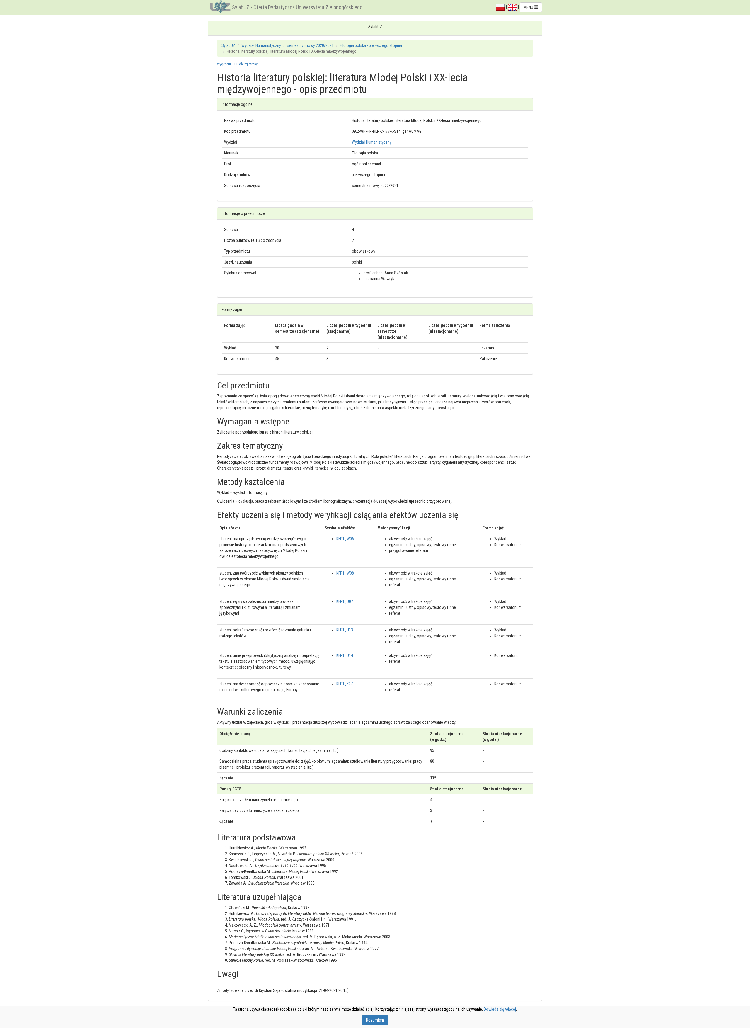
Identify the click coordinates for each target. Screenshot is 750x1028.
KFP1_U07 (344, 601)
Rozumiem (375, 1020)
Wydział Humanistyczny (261, 45)
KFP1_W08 (345, 573)
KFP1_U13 (344, 630)
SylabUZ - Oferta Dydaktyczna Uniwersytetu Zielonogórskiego (297, 7)
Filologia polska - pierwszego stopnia (371, 45)
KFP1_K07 (344, 684)
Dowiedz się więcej (500, 1009)
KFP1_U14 (344, 655)
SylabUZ (228, 45)
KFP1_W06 (345, 538)
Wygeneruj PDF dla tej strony (237, 64)
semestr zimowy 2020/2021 (310, 45)
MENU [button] (529, 7)
